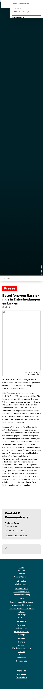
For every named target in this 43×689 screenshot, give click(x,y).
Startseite (21, 671)
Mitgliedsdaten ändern (21, 648)
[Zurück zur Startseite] (2, 278)
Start (21, 567)
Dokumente (21, 618)
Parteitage (21, 614)
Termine (17, 8)
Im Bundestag (21, 628)
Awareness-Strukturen (21, 605)
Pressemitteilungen (22, 11)
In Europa (21, 634)
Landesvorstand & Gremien (21, 602)
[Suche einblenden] (32, 3)
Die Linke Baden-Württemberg (16, 4)
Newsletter (21, 645)
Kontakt (21, 642)
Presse (8, 278)
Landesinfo (21, 621)
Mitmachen (18, 17)
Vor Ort (21, 611)
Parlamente (21, 625)
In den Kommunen (21, 631)
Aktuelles (21, 570)
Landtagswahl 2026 (21, 591)
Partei (21, 598)
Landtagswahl (21, 588)
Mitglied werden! (21, 584)
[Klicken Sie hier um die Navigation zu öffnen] (39, 3)
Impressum (21, 658)
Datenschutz (21, 661)
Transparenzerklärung (21, 594)
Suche (21, 654)
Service (21, 638)
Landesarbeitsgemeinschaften (21, 608)
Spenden (21, 651)
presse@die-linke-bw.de (16, 535)
